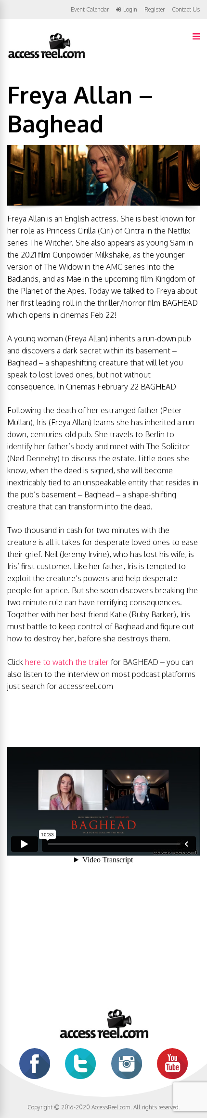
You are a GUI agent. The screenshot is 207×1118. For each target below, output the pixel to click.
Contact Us (186, 9)
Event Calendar (90, 9)
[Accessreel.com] (46, 57)
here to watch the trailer (67, 662)
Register (154, 10)
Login (130, 10)
